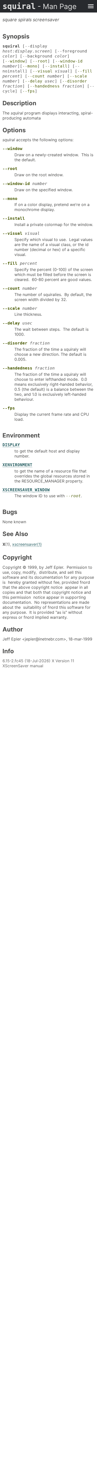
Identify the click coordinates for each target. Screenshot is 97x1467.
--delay (33, 81)
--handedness (45, 86)
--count (36, 76)
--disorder (74, 81)
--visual (42, 71)
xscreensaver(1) (27, 544)
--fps (28, 91)
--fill (84, 71)
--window (15, 61)
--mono (29, 66)
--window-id (69, 61)
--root (40, 61)
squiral (39, 6)
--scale (78, 76)
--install (56, 66)
